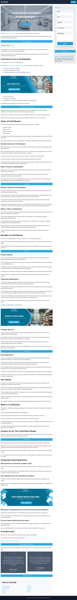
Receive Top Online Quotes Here (26, 544)
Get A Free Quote (26, 575)
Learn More (26, 251)
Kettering (29, 585)
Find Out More (27, 439)
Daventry (4, 590)
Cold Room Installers (10, 33)
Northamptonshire (4, 540)
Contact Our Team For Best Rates (27, 106)
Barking (17, 540)
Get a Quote (25, 24)
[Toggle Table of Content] (12, 46)
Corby (28, 591)
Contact (73, 2)
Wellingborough (12, 540)
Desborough (29, 587)
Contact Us (26, 351)
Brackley (29, 589)
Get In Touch (65, 51)
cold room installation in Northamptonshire (15, 65)
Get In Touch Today (27, 41)
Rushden (4, 591)
